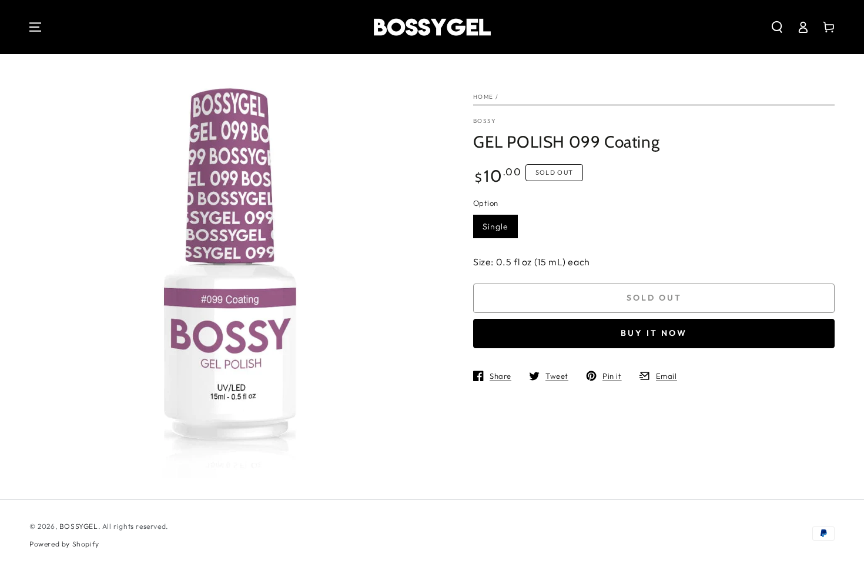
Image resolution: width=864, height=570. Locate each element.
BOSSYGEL (78, 526)
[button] (777, 27)
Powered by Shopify (64, 543)
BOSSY (485, 121)
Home (483, 97)
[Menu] (35, 27)
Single (495, 226)
